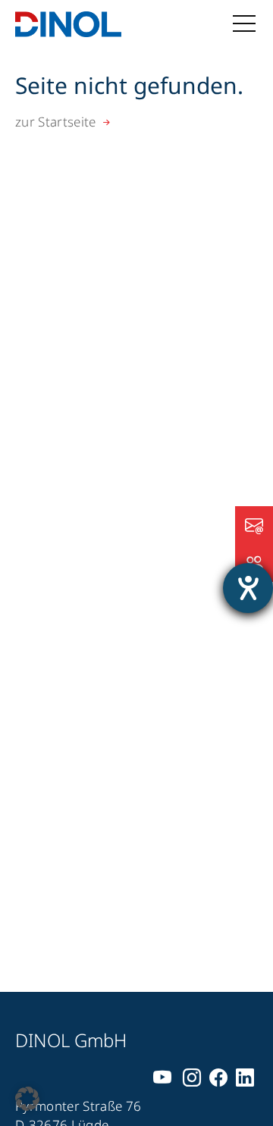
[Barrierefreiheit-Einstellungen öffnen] (248, 588)
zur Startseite (55, 121)
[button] (27, 1098)
